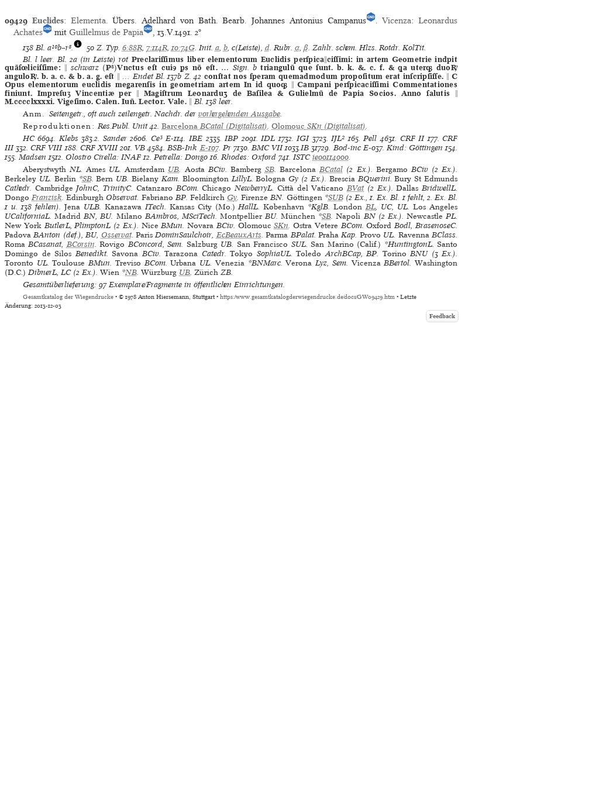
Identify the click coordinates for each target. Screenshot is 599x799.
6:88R (132, 48)
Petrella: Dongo (181, 157)
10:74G (183, 48)
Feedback (442, 316)
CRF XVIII (99, 148)
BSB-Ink (182, 148)
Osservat (116, 235)
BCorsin (81, 244)
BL (371, 207)
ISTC (301, 157)
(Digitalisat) (214, 126)
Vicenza (396, 20)
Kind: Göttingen (415, 148)
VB (140, 148)
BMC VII (267, 148)
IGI (303, 138)
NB (131, 272)
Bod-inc (347, 148)
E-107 (209, 148)
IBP (231, 138)
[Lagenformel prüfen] (77, 48)
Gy (232, 197)
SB (269, 169)
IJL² (338, 138)
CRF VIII (46, 148)
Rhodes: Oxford (248, 157)
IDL (268, 138)
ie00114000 (330, 157)
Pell (370, 138)
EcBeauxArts (238, 235)
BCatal (331, 169)
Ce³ (157, 138)
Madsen (32, 157)
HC (29, 138)
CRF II (412, 138)
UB (173, 169)
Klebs (68, 138)
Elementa (88, 20)
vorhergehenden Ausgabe (239, 114)
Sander (115, 138)
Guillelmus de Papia (106, 32)
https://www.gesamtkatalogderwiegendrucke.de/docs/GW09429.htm (307, 297)
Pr (227, 148)
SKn (281, 225)
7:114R (156, 48)
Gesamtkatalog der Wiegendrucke (68, 297)
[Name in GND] (371, 20)
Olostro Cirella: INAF (103, 157)
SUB (335, 197)
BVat (355, 188)
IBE (195, 138)
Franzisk (47, 197)
